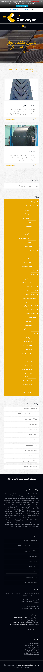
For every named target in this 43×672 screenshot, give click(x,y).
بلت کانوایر (34, 440)
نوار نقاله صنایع (28, 376)
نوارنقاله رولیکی (27, 388)
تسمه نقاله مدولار (30, 309)
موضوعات (9, 69)
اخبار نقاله (33, 201)
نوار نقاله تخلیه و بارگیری (30, 461)
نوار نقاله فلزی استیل (31, 419)
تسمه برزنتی (28, 209)
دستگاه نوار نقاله (27, 341)
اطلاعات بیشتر (10, 119)
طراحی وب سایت (33, 665)
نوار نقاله (33, 333)
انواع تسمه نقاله (21, 6)
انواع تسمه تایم (28, 254)
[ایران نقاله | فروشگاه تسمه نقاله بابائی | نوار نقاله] (21, 17)
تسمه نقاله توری (31, 301)
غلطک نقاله (26, 392)
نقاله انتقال (29, 361)
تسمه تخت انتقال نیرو (31, 450)
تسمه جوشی (28, 226)
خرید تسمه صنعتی (32, 456)
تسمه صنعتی (28, 278)
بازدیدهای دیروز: (34, 647)
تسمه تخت (29, 222)
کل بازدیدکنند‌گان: (33, 654)
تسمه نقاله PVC (27, 325)
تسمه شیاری (28, 233)
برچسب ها (18, 69)
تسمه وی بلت (28, 242)
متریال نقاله (29, 349)
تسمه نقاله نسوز (31, 313)
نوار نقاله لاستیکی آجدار (30, 105)
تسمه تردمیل (32, 270)
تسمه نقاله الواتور (31, 294)
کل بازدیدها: (35, 651)
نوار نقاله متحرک (27, 384)
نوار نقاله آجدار (28, 365)
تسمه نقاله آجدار (31, 290)
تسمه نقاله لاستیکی (30, 305)
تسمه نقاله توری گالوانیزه (30, 429)
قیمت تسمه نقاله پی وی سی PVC (27, 413)
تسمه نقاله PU (28, 321)
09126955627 (26, 9)
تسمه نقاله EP (31, 286)
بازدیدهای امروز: (34, 643)
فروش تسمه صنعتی (31, 445)
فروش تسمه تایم (27, 266)
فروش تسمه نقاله (27, 282)
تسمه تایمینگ (28, 262)
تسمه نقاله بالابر (32, 435)
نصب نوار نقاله (28, 357)
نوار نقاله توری (28, 372)
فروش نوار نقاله (27, 345)
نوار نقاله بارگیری (27, 369)
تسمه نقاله (32, 274)
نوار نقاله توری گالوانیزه (30, 408)
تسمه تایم (33, 250)
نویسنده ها (28, 69)
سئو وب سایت (22, 665)
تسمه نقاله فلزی (27, 329)
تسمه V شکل (28, 258)
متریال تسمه (32, 317)
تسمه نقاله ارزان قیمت (30, 466)
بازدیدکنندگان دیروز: (32, 649)
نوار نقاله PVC (24, 353)
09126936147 (14, 9)
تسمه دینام (25, 218)
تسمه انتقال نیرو (31, 205)
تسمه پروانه (28, 213)
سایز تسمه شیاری (24, 238)
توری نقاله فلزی (33, 424)
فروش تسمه (28, 246)
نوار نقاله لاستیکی (32, 151)
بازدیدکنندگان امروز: (33, 645)
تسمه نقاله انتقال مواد (29, 298)
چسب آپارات (28, 337)
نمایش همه (34, 71)
